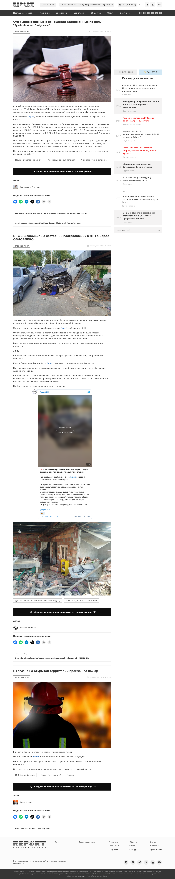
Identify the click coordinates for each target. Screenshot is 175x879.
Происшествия (22, 32)
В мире (153, 842)
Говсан (70, 775)
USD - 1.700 (127, 72)
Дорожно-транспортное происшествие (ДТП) (37, 600)
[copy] (49, 202)
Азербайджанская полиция (61, 160)
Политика (113, 842)
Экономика (114, 846)
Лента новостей (123, 230)
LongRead (113, 849)
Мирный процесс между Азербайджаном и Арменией (87, 5)
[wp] (21, 202)
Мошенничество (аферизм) (28, 160)
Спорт (132, 846)
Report (31, 117)
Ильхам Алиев (48, 5)
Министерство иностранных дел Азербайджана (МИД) (108, 160)
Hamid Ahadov (26, 802)
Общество (133, 842)
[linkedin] (156, 13)
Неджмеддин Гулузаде (30, 187)
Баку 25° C (152, 72)
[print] (44, 202)
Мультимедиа (156, 849)
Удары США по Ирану (129, 5)
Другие (123, 13)
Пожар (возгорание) (51, 775)
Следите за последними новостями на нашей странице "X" (65, 171)
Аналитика (154, 846)
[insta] (144, 13)
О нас (56, 842)
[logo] (23, 4)
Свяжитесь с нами (87, 842)
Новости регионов (28, 627)
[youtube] (160, 13)
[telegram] (148, 13)
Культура (133, 849)
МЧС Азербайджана (25, 775)
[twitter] (152, 13)
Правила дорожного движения (81, 600)
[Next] (138, 5)
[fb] (140, 13)
